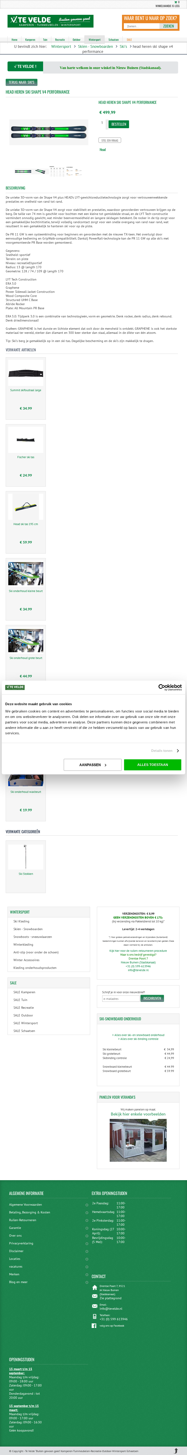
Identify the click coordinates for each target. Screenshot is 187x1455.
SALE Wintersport (25, 1023)
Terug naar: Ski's (21, 82)
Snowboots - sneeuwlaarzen (32, 937)
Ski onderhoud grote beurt (26, 658)
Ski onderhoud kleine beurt (26, 591)
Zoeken (168, 26)
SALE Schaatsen (24, 1031)
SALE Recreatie (23, 1008)
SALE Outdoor (23, 1015)
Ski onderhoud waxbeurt (25, 792)
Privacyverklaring (21, 1243)
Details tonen (161, 751)
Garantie (15, 1228)
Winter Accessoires (26, 960)
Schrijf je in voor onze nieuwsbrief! (123, 992)
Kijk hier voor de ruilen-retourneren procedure (138, 951)
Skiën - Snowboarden (95, 46)
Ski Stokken (26, 874)
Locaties (14, 1259)
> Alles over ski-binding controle (138, 1039)
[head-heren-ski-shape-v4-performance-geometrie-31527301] (57, 178)
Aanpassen (90, 765)
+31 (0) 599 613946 (114, 1319)
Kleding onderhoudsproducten (35, 968)
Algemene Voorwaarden (25, 1204)
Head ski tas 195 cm (25, 524)
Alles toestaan (152, 765)
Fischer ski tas (25, 457)
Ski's (123, 46)
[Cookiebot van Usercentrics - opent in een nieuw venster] (162, 687)
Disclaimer (16, 1251)
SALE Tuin (20, 1000)
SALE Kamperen (24, 992)
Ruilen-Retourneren (22, 1220)
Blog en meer (18, 1282)
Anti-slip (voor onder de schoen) (36, 952)
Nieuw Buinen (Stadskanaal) (138, 962)
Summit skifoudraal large (25, 390)
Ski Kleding (21, 921)
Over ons (15, 1235)
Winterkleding (23, 944)
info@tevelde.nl (138, 970)
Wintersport (61, 46)
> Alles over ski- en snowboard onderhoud (138, 1035)
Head (103, 149)
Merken (14, 1274)
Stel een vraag (109, 140)
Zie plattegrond (111, 1298)
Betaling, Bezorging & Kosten (29, 1212)
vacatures (15, 1266)
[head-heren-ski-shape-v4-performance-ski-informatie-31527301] (74, 178)
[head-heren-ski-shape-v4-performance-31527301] (23, 178)
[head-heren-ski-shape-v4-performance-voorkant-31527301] (40, 178)
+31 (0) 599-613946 (138, 966)
